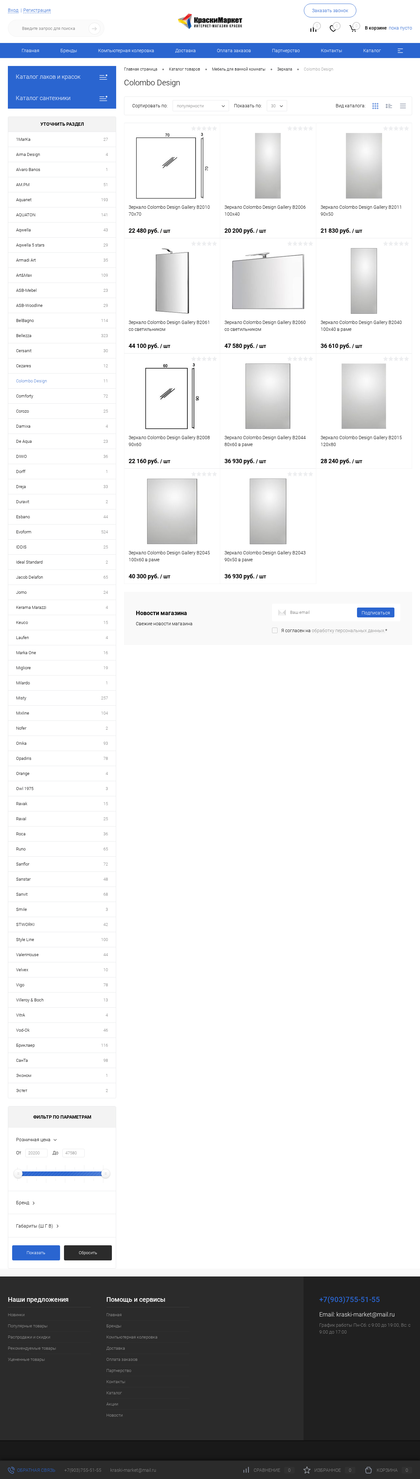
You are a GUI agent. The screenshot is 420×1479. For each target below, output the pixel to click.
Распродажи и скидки (29, 1337)
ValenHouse (27, 954)
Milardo (23, 682)
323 (104, 335)
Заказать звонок (330, 10)
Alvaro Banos (28, 169)
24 (105, 592)
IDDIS (21, 547)
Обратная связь (35, 1470)
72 (105, 396)
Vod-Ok (23, 1030)
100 (104, 939)
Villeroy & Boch (30, 999)
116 (104, 1045)
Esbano (23, 516)
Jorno (21, 592)
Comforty (24, 396)
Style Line (25, 939)
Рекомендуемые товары (32, 1348)
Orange (23, 773)
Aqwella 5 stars (30, 245)
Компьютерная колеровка (126, 50)
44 (105, 516)
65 (105, 577)
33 (105, 486)
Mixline (22, 713)
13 (105, 999)
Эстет (21, 1090)
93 (105, 743)
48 (105, 879)
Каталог (372, 50)
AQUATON (25, 214)
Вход (13, 10)
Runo (21, 849)
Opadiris (24, 758)
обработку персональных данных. (348, 630)
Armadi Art (26, 260)
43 (105, 229)
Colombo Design (31, 380)
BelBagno (25, 320)
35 (105, 260)
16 (105, 652)
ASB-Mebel (26, 290)
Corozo (22, 411)
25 (105, 411)
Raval (21, 818)
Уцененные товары (26, 1359)
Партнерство (286, 50)
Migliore (23, 667)
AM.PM (23, 184)
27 (105, 139)
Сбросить (88, 1252)
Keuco (22, 622)
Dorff (20, 471)
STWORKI (25, 924)
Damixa (23, 426)
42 (105, 924)
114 (104, 320)
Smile (21, 909)
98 (105, 1060)
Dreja (21, 486)
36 (105, 456)
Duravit (22, 501)
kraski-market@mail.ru (365, 1314)
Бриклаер (25, 1045)
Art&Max (24, 275)
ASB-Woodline (29, 305)
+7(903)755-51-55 (82, 1470)
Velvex (22, 969)
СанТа (22, 1060)
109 (104, 275)
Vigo (20, 984)
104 (104, 713)
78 (105, 758)
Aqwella (23, 229)
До (55, 1152)
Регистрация (37, 10)
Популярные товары (28, 1325)
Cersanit (24, 350)
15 (105, 622)
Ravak (21, 803)
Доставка (185, 50)
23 (105, 290)
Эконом (24, 1075)
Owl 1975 (24, 788)
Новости (114, 1415)
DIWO (21, 456)
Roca (21, 833)
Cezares (23, 365)
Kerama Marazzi (31, 607)
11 (105, 380)
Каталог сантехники (43, 98)
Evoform (24, 531)
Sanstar (23, 879)
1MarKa (23, 139)
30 (105, 350)
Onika (21, 743)
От (18, 1152)
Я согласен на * (334, 630)
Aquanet (24, 199)
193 (104, 199)
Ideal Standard (29, 562)
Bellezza (24, 335)
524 (104, 531)
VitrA (20, 1015)
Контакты (331, 50)
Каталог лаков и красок (48, 76)
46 (105, 1030)
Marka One (26, 652)
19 (105, 667)
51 (105, 184)
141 (104, 214)
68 (105, 894)
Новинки (16, 1314)
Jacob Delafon (29, 577)
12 (105, 365)
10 (105, 969)
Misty (21, 698)
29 (105, 245)
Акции (112, 1404)
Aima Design (28, 154)
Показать (36, 1252)
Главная (30, 50)
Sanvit (22, 894)
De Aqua (24, 441)
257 (104, 698)
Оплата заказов (234, 50)
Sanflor (22, 864)
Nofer (21, 728)
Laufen (22, 637)
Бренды (68, 50)
